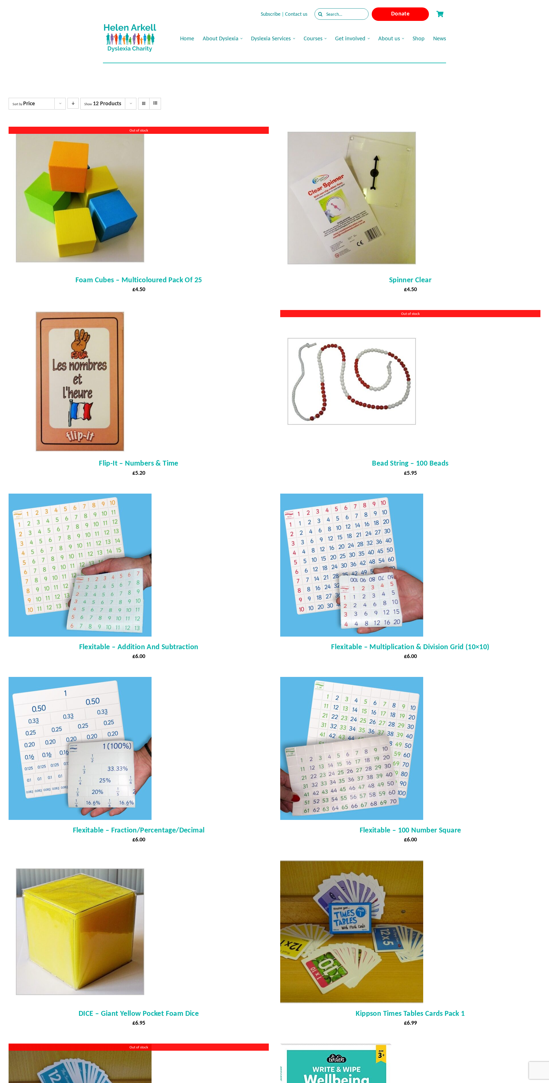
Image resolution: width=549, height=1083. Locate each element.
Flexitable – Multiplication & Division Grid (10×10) (410, 646)
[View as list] (155, 103)
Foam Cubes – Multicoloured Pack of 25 (138, 279)
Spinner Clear (410, 279)
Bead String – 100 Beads (410, 463)
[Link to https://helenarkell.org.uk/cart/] (439, 14)
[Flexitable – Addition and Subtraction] (80, 498)
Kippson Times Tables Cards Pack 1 (410, 1013)
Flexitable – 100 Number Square (410, 829)
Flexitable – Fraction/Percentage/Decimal (139, 829)
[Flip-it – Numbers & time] (80, 315)
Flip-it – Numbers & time (138, 463)
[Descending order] (73, 103)
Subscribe (271, 14)
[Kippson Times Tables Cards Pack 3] (80, 1048)
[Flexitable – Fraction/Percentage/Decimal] (80, 682)
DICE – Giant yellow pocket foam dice (139, 1013)
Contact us (296, 14)
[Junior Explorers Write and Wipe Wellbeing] (335, 1048)
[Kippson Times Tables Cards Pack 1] (351, 865)
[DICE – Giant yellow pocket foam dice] (80, 865)
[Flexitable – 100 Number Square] (351, 682)
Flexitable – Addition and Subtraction (138, 646)
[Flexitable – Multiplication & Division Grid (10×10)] (351, 498)
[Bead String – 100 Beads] (351, 315)
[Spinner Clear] (351, 131)
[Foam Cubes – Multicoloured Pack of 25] (80, 131)
